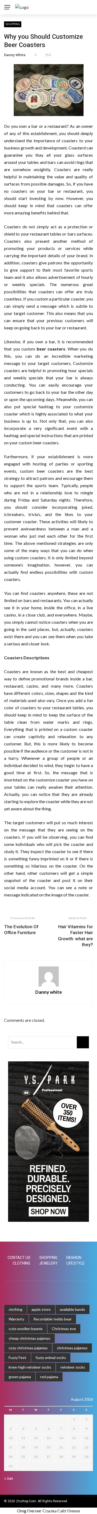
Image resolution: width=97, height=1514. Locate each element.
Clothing (21, 1263)
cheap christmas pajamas (29, 1338)
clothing (15, 1309)
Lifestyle (76, 1263)
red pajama (49, 1376)
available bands (72, 1309)
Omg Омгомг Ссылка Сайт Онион (48, 1510)
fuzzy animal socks (51, 1357)
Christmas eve (64, 1328)
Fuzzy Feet (17, 1357)
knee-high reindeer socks (30, 1367)
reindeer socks (72, 1367)
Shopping (12, 24)
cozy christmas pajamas (28, 1348)
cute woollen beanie (26, 1328)
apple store (41, 1309)
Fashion (73, 1257)
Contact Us (19, 1257)
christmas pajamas (72, 1348)
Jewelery (48, 1263)
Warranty (16, 1319)
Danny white (15, 54)
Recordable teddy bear (52, 1319)
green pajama (20, 1376)
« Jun (8, 1478)
